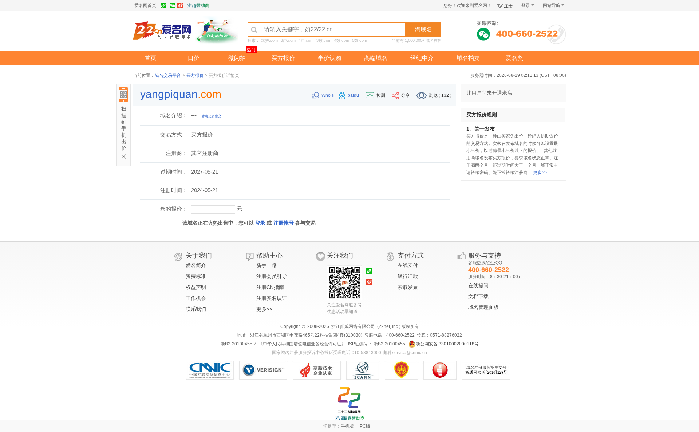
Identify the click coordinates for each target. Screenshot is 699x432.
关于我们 (199, 255)
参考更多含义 (211, 116)
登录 (525, 5)
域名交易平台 (168, 75)
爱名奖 (514, 58)
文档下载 (478, 296)
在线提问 (478, 285)
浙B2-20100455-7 (238, 343)
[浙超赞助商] (216, 30)
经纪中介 (422, 58)
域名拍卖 (468, 58)
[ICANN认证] (365, 370)
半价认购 (329, 58)
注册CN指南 (270, 287)
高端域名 (375, 58)
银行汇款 (408, 276)
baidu (354, 95)
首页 (150, 58)
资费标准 (196, 276)
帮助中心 (269, 255)
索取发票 (408, 287)
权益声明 (196, 287)
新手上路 (266, 265)
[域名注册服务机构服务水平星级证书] (443, 370)
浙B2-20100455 (388, 343)
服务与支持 (484, 255)
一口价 (191, 58)
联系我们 (196, 309)
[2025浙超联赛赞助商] (349, 403)
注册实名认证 (271, 298)
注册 (508, 5)
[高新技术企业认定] (319, 370)
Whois (328, 95)
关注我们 (340, 255)
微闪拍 (237, 58)
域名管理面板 (483, 307)
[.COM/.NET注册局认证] (266, 370)
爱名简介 (196, 265)
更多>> (540, 172)
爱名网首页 (145, 5)
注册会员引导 (271, 276)
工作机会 (196, 298)
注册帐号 (283, 223)
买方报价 (283, 58)
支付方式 (411, 255)
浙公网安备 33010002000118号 (447, 343)
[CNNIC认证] (212, 370)
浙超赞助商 (198, 5)
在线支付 (408, 265)
